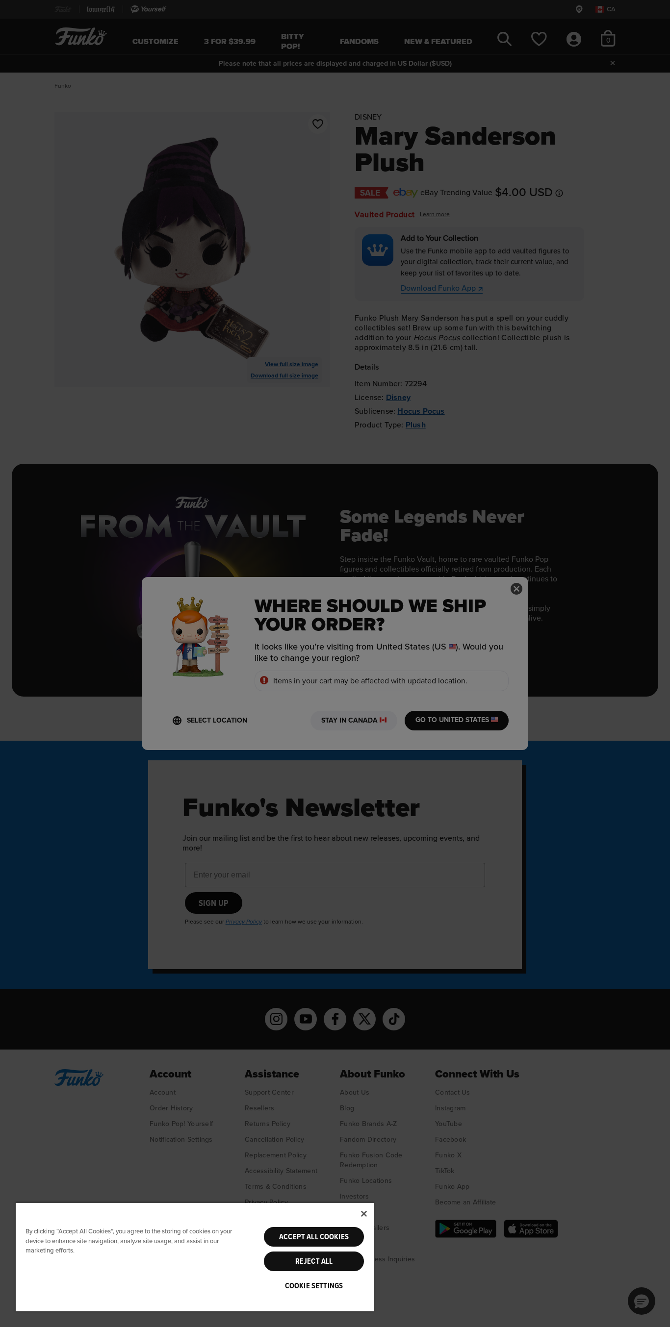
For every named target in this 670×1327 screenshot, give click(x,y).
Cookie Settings (314, 1286)
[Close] (364, 1214)
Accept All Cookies (314, 1237)
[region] (195, 1256)
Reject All (314, 1261)
